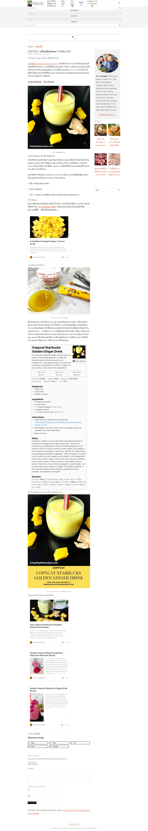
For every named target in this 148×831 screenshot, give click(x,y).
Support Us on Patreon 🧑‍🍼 (92, 3)
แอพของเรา (63, 3)
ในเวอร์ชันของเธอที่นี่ (47, 207)
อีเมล (29, 796)
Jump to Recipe (34, 81)
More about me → (107, 114)
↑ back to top (74, 824)
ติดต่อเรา (81, 3)
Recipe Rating (32, 762)
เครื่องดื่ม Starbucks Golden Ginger (43, 63)
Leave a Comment (46, 54)
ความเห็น (31, 768)
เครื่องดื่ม (39, 46)
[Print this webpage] (2, 422)
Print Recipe (49, 81)
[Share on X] (2, 413)
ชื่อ (28, 789)
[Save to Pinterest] (2, 417)
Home (30, 46)
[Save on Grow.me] (2, 426)
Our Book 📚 (72, 3)
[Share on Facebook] (2, 409)
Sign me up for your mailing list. (37, 786)
